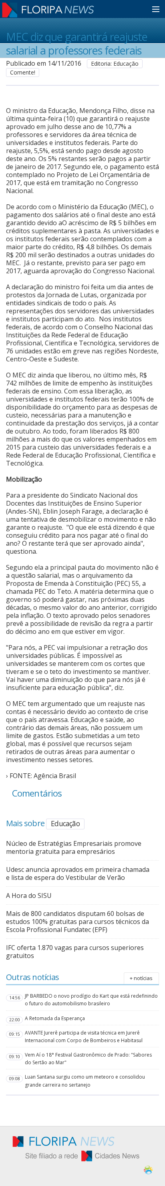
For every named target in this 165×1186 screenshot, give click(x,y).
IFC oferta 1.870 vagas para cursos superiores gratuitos (75, 951)
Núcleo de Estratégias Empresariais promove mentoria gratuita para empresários (73, 847)
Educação (65, 823)
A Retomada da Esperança (55, 1018)
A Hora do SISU (29, 895)
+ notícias (141, 978)
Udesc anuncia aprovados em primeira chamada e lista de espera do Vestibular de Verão (77, 873)
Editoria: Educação (115, 63)
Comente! (22, 72)
